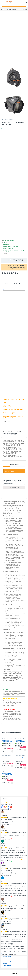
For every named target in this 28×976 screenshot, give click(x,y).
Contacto (5, 963)
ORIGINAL (13, 434)
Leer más (12, 766)
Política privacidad (7, 956)
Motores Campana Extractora (7, 119)
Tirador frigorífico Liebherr (20, 738)
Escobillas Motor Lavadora (7, 738)
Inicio (2, 9)
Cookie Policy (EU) (7, 965)
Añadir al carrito (11, 751)
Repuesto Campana (11, 9)
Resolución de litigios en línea (9, 961)
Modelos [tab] (17, 283)
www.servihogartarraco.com (14, 502)
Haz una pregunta (14, 487)
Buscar (25, 4)
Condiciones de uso (7, 958)
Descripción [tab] (4, 283)
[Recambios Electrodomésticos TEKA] (6, 181)
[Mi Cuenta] (23, 2)
